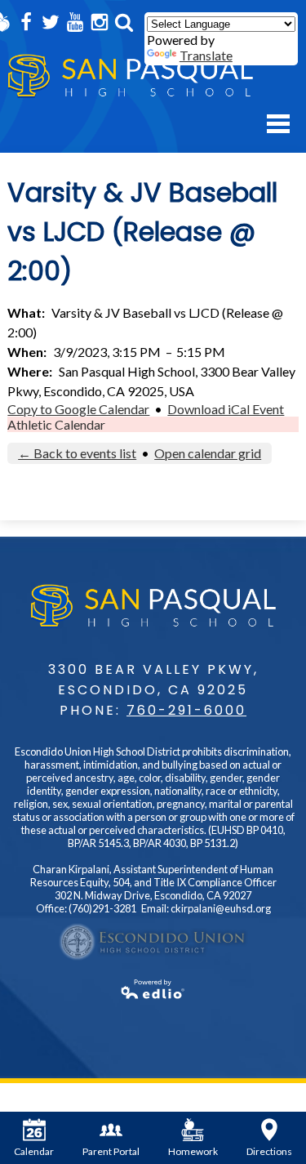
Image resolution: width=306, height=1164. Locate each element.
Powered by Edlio (153, 989)
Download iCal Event (225, 409)
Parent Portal (111, 1151)
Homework (193, 1151)
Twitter (50, 22)
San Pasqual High (130, 76)
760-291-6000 (186, 710)
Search (124, 22)
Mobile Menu (278, 123)
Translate (206, 55)
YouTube (75, 22)
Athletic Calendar (56, 424)
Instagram (99, 22)
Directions (269, 1151)
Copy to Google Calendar (78, 409)
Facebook (26, 22)
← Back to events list (77, 453)
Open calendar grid (207, 453)
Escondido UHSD (153, 942)
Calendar (34, 1151)
